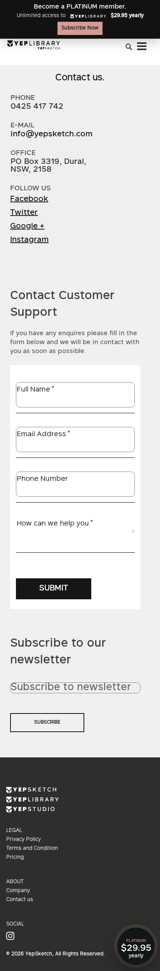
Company (18, 891)
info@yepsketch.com (51, 134)
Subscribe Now (80, 28)
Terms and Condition (32, 848)
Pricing (15, 857)
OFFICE (22, 153)
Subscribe (47, 722)
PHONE (22, 98)
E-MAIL (22, 125)
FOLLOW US (30, 188)
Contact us (19, 900)
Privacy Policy (23, 839)
